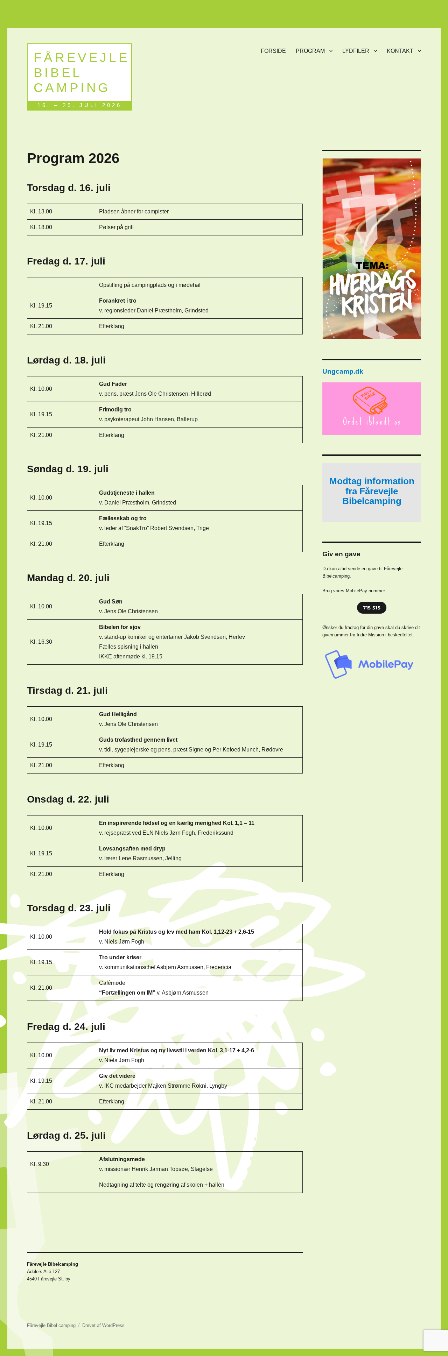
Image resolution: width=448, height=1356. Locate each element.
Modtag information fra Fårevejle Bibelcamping (371, 491)
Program (310, 51)
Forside (273, 51)
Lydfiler (355, 51)
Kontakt (400, 51)
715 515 (371, 607)
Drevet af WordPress (103, 1325)
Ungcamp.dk (342, 371)
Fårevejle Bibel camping (82, 72)
